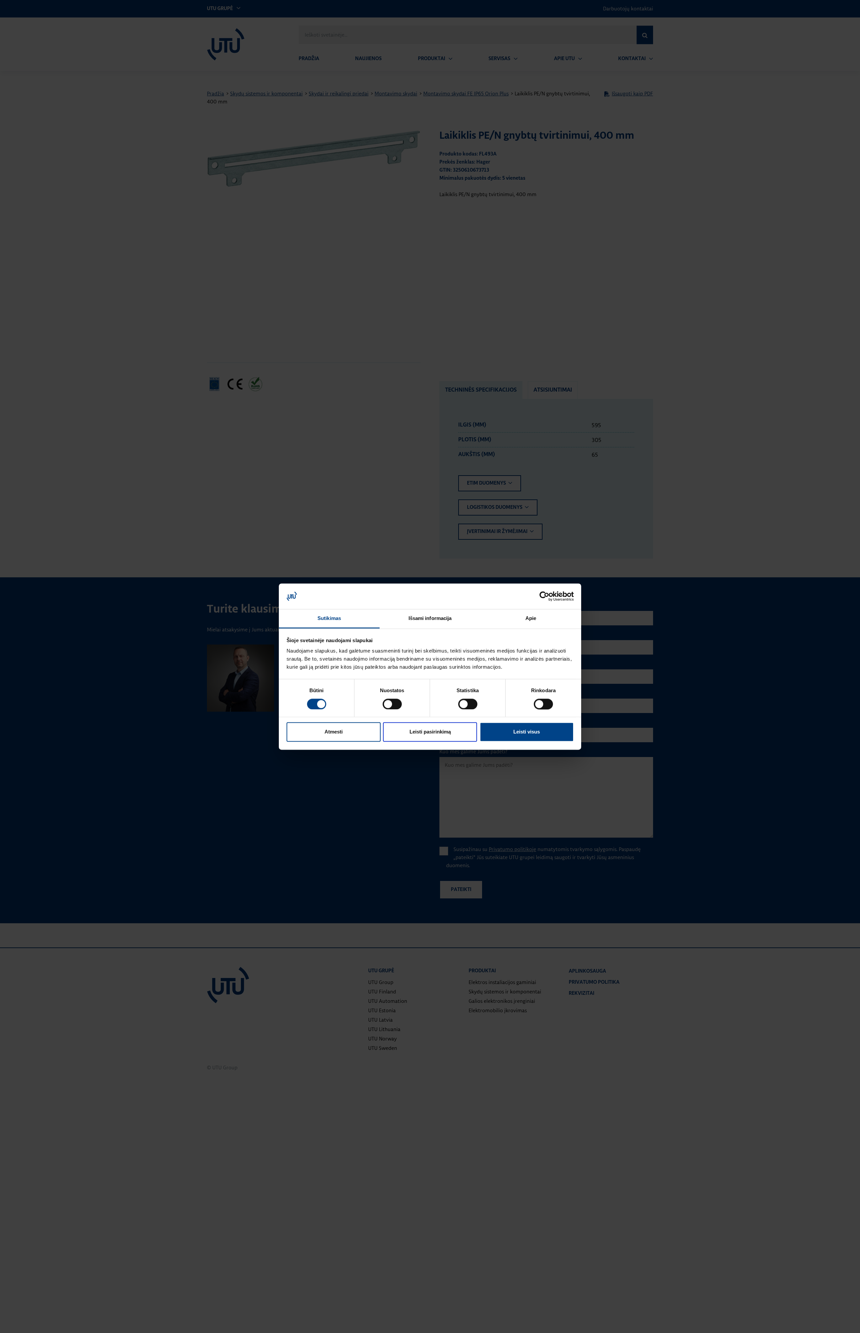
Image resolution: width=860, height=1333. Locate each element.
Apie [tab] (530, 618)
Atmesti (334, 732)
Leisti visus (526, 732)
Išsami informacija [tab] (430, 618)
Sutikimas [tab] (329, 618)
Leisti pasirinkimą (430, 732)
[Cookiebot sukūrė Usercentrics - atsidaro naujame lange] (544, 596)
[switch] (392, 704)
